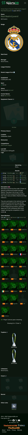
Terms (8, 430)
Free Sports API (5, 418)
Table (9, 219)
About (3, 430)
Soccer (11, 9)
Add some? (7, 95)
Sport (7, 9)
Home (2, 9)
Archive (14, 127)
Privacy (14, 430)
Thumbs (7, 217)
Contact (4, 432)
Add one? (10, 90)
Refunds (19, 430)
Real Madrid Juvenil (6, 11)
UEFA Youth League (19, 9)
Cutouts (14, 217)
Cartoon (21, 217)
